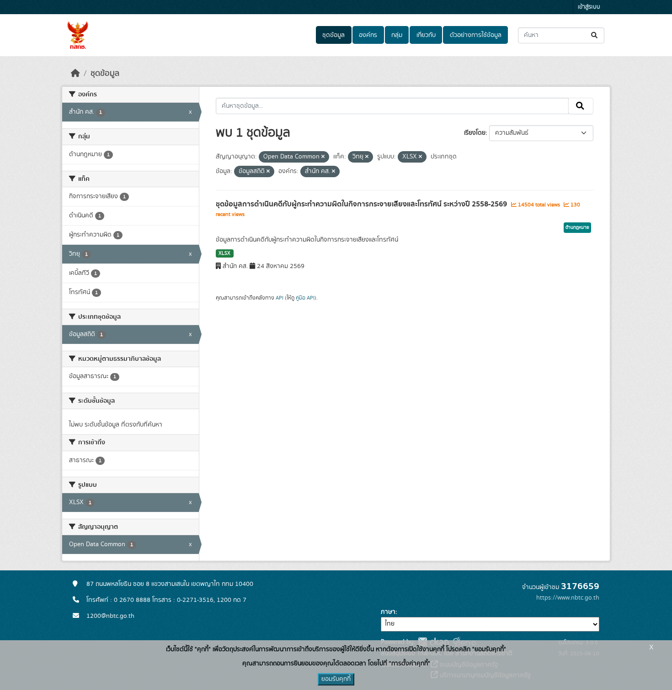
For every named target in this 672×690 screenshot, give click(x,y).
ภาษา (388, 611)
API (279, 298)
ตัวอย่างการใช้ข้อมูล (475, 35)
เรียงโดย (474, 132)
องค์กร (368, 35)
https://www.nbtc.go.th (567, 597)
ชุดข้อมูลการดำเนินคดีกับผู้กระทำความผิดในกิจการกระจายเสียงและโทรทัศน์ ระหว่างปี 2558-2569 (362, 204)
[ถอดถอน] (323, 157)
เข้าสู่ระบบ (589, 7)
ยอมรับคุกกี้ (336, 679)
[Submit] (595, 35)
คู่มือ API (305, 298)
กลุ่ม (396, 35)
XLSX (224, 253)
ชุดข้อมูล (333, 35)
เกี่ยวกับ (426, 35)
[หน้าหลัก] (75, 73)
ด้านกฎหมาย (577, 227)
